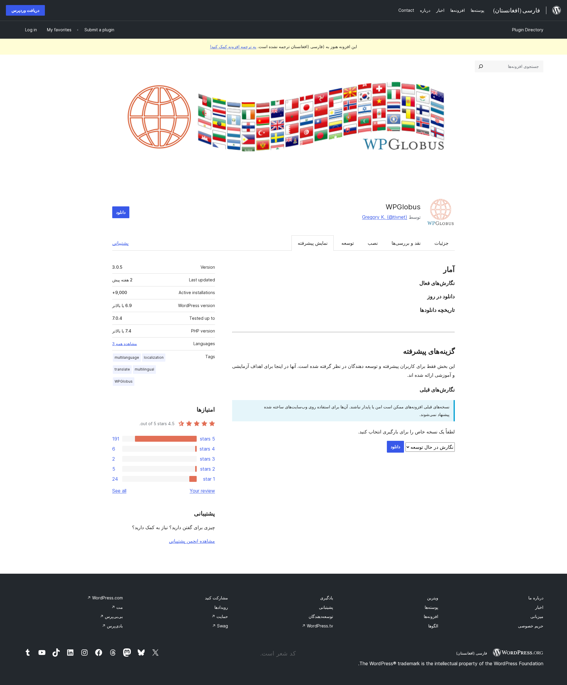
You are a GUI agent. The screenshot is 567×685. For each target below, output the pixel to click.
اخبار (539, 607)
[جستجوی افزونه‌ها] (481, 66)
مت (117, 607)
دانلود (121, 212)
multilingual (144, 369)
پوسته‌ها (431, 607)
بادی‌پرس (112, 625)
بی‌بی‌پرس (111, 616)
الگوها (433, 625)
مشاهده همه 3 (124, 343)
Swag (220, 625)
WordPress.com (105, 597)
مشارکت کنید (216, 597)
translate (122, 369)
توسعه (347, 243)
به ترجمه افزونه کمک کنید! (233, 46)
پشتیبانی (120, 243)
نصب (373, 243)
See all (119, 491)
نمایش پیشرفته (313, 243)
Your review (202, 491)
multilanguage (127, 357)
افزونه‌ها (431, 616)
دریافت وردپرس (25, 10)
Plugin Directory (527, 29)
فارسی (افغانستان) (471, 653)
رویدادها (221, 607)
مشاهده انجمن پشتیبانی (192, 541)
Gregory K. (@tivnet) (384, 217)
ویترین (432, 597)
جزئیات (441, 243)
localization (154, 357)
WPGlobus (403, 207)
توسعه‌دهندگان (321, 616)
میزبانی (536, 616)
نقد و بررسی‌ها (406, 243)
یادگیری (326, 597)
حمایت (219, 616)
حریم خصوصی (530, 625)
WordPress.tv (317, 625)
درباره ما (535, 597)
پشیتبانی (326, 607)
